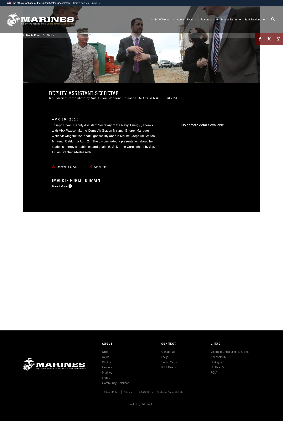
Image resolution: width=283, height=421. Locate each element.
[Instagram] (278, 39)
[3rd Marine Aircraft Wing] (40, 19)
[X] (269, 39)
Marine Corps (54, 364)
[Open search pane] (273, 19)
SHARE (100, 166)
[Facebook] (260, 39)
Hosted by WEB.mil (140, 404)
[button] (87, 3)
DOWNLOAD (66, 166)
